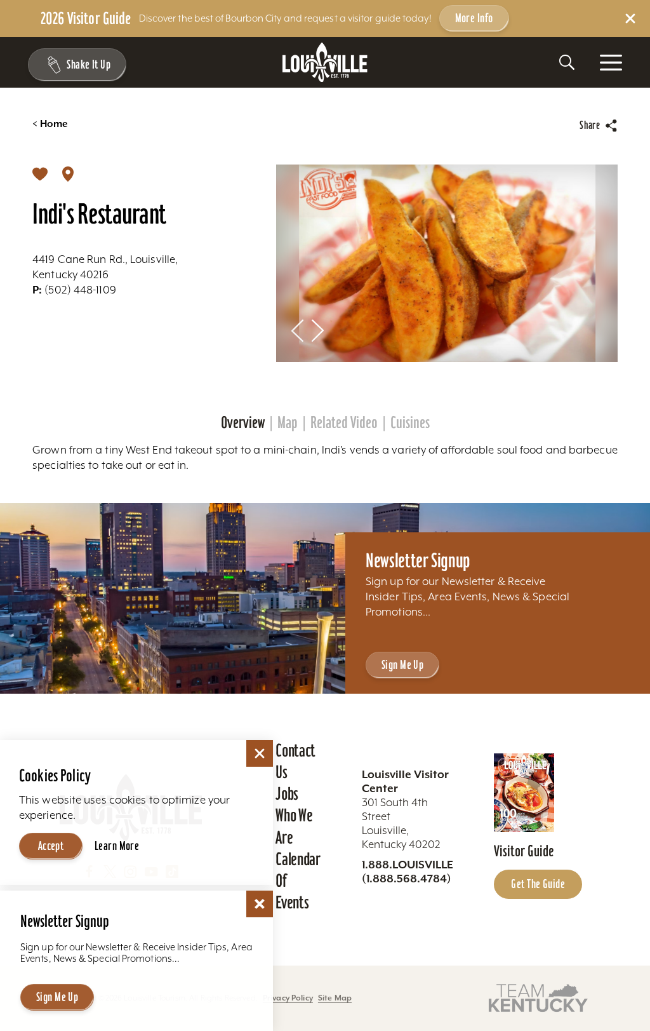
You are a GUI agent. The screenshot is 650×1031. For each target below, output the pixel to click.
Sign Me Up (402, 664)
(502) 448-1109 (74, 290)
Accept (51, 845)
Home (49, 124)
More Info (474, 18)
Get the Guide (538, 884)
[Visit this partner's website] (538, 997)
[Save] (40, 173)
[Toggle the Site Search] (566, 62)
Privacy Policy (288, 997)
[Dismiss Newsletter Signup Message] (259, 904)
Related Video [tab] (344, 423)
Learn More (117, 845)
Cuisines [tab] (410, 423)
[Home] (325, 63)
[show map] (68, 173)
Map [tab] (287, 423)
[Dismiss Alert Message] (630, 18)
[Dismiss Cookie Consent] (259, 753)
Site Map (335, 997)
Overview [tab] (243, 423)
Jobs (286, 793)
